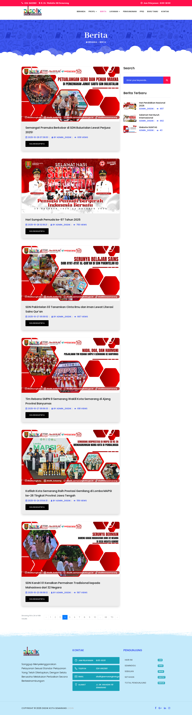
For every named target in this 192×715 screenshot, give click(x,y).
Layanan (113, 11)
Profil (92, 11)
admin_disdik (64, 137)
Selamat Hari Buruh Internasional (149, 116)
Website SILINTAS (148, 127)
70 (112, 617)
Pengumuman (130, 11)
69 (106, 617)
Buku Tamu (152, 11)
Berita (103, 11)
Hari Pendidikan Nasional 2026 (152, 104)
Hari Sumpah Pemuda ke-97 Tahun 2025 (52, 219)
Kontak (165, 11)
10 (95, 617)
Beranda (81, 11)
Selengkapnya (37, 144)
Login (70, 708)
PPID (142, 11)
